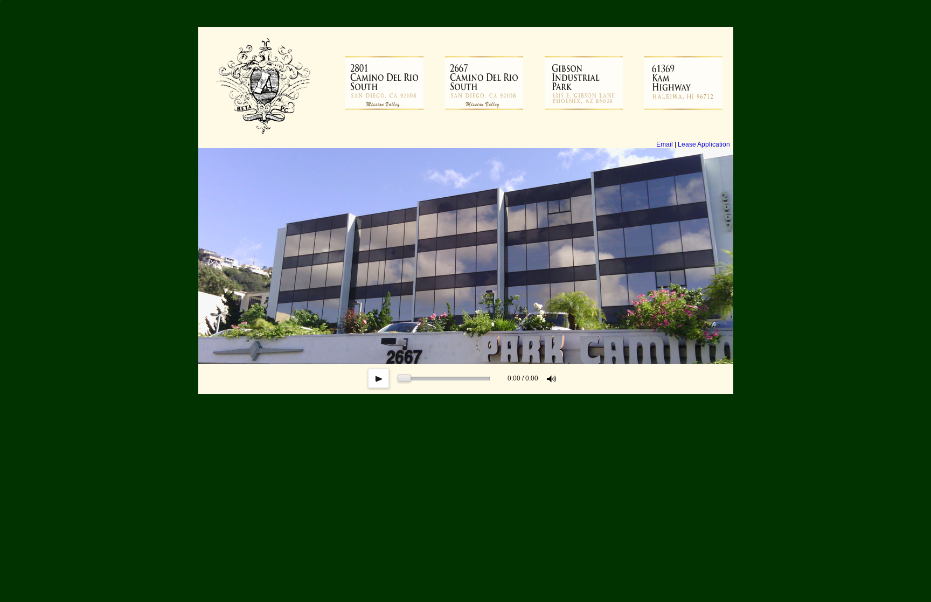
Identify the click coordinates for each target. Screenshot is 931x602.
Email (664, 144)
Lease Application (704, 144)
